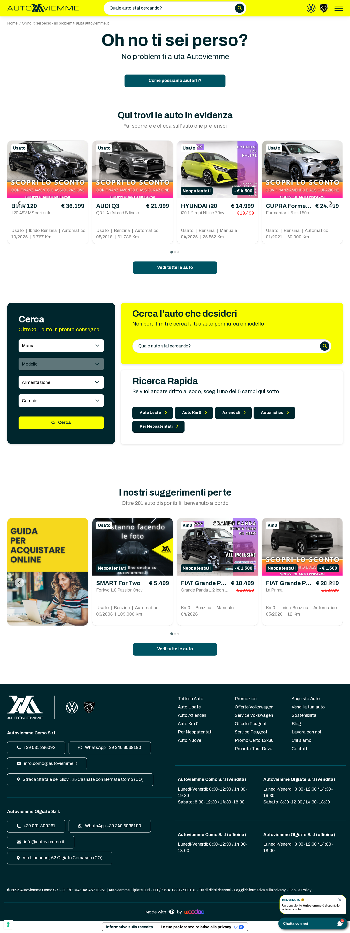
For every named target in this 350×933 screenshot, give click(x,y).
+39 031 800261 (39, 825)
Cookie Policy (300, 890)
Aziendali (231, 413)
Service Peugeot (251, 732)
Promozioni (246, 698)
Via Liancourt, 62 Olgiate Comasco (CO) (62, 857)
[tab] (172, 252)
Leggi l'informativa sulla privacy (260, 890)
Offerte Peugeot (251, 723)
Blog (296, 723)
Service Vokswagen (254, 715)
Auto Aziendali (192, 715)
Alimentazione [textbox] (36, 382)
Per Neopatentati (156, 426)
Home (12, 23)
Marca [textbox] (28, 345)
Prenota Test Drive (253, 748)
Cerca (64, 422)
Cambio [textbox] (29, 400)
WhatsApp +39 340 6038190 (112, 747)
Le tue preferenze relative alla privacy (196, 926)
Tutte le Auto (190, 698)
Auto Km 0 (191, 413)
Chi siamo (301, 740)
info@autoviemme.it (44, 841)
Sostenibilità (304, 715)
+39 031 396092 (39, 747)
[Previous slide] (19, 203)
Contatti (300, 748)
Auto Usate (150, 413)
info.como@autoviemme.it (50, 763)
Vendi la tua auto (308, 707)
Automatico (272, 413)
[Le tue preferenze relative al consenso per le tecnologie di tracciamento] (8, 924)
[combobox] (61, 345)
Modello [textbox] (30, 364)
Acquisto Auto (306, 698)
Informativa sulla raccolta (129, 926)
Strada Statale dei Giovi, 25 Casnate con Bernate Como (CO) (83, 779)
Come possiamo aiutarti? (175, 80)
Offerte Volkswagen (254, 707)
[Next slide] (330, 203)
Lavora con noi (306, 732)
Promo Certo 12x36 (254, 740)
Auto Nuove (189, 740)
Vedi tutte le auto (175, 267)
